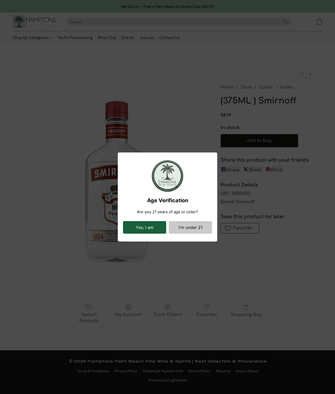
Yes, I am (145, 227)
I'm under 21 (190, 227)
